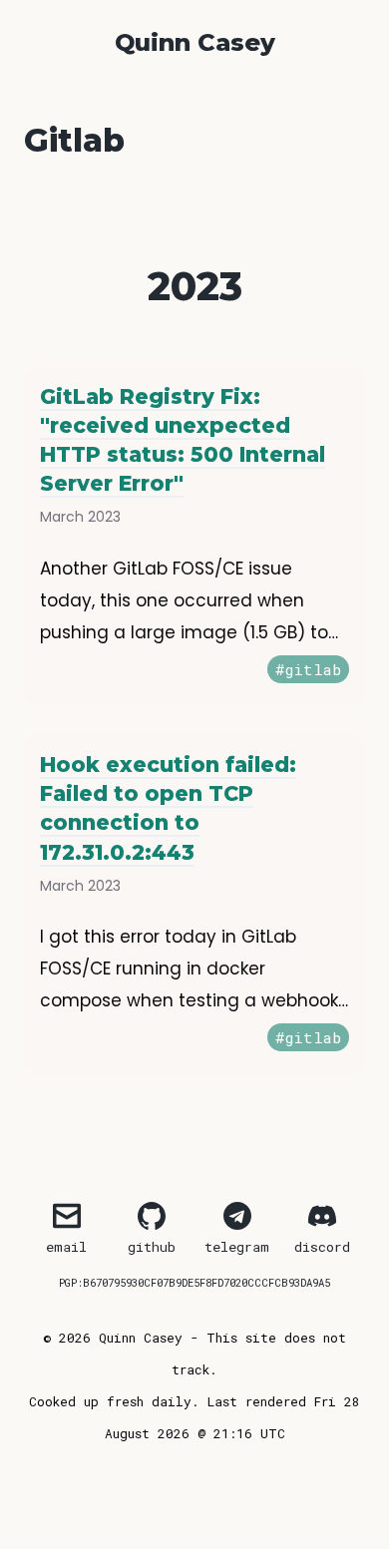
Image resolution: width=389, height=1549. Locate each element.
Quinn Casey (195, 42)
